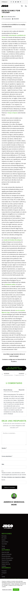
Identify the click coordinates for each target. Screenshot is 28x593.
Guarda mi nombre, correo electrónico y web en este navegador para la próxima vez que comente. (14, 473)
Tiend (3, 546)
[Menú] (26, 6)
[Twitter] (15, 1)
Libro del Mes (5, 541)
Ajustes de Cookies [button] (7, 589)
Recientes (4, 536)
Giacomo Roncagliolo (7, 560)
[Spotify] (20, 1)
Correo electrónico (7, 456)
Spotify (3, 576)
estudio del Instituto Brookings (12, 240)
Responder (21, 389)
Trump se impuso (12, 112)
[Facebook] (11, 1)
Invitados (4, 566)
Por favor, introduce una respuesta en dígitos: (14, 477)
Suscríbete (4, 543)
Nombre (4, 448)
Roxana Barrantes (6, 556)
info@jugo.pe (4, 1)
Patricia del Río (5, 562)
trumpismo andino (10, 284)
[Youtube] (18, 1)
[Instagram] (13, 1)
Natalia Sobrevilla (6, 564)
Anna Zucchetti (5, 552)
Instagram (4, 572)
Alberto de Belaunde (6, 554)
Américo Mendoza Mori (7, 558)
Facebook (4, 570)
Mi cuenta (4, 538)
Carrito (3, 548)
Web (3, 464)
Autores (3, 540)
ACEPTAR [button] (16, 589)
